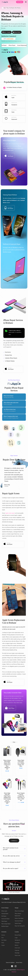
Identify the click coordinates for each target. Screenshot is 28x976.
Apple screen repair (9, 513)
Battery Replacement (7, 45)
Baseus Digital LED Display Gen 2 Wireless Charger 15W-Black (20, 763)
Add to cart (7, 756)
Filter (14, 742)
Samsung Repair (17, 45)
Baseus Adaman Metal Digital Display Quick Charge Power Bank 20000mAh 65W (7, 765)
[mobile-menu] (26, 2)
